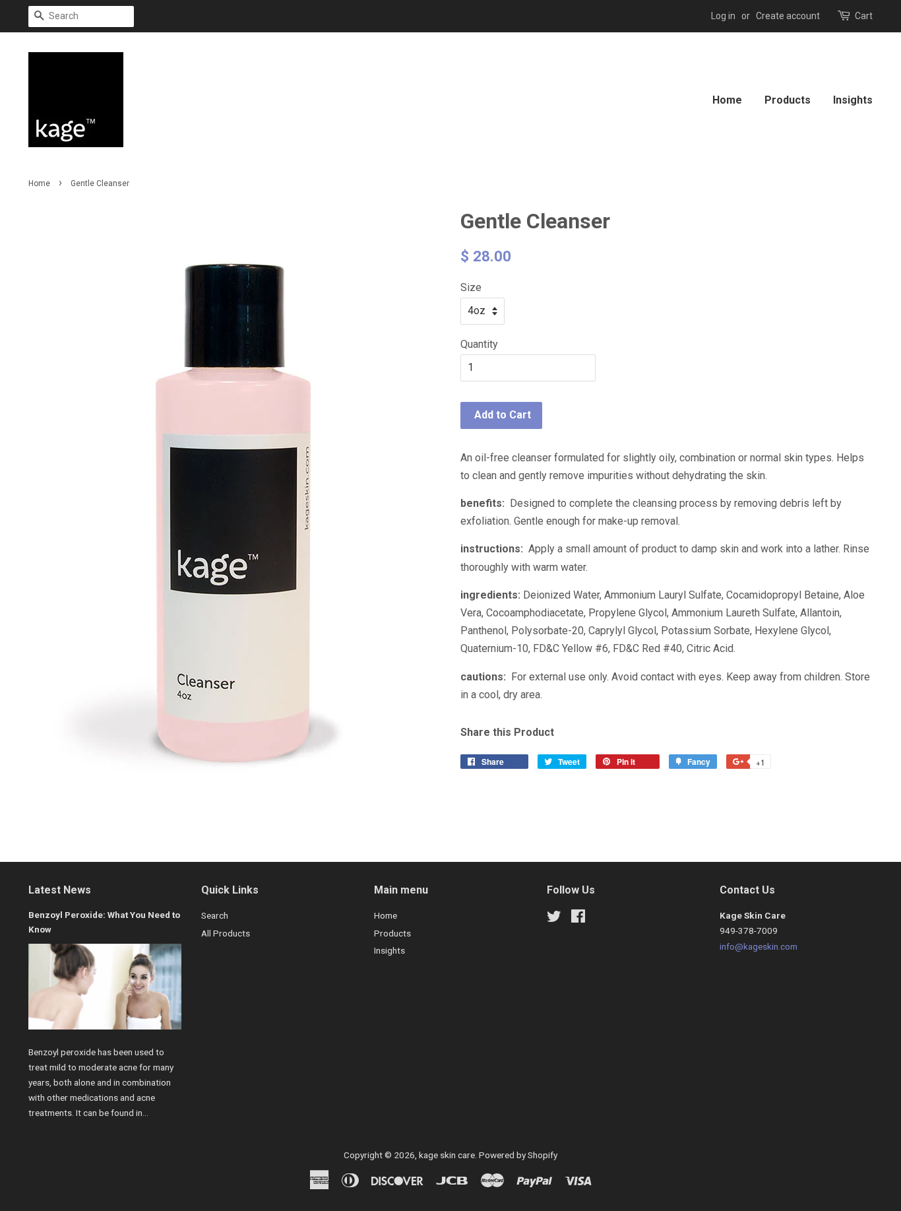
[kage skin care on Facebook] (578, 918)
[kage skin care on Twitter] (554, 918)
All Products (225, 933)
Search (214, 915)
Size (471, 287)
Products (787, 100)
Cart (864, 16)
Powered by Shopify (518, 1155)
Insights (853, 100)
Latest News (59, 890)
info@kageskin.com (758, 946)
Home (727, 100)
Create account (788, 16)
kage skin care (447, 1155)
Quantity (479, 344)
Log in (723, 16)
